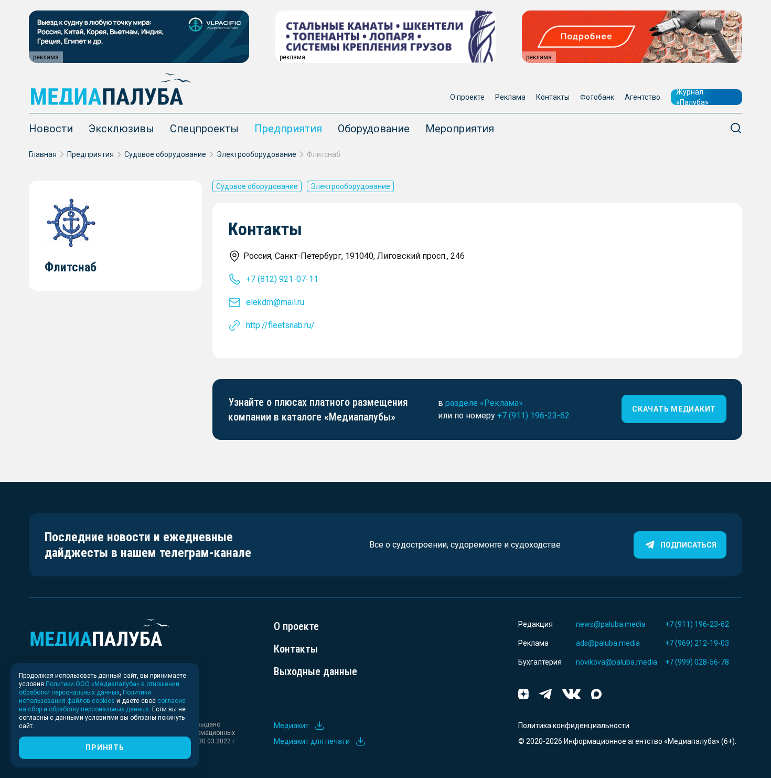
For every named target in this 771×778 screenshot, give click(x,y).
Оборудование (374, 128)
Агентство (642, 97)
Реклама (510, 97)
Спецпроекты (204, 128)
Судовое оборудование (165, 154)
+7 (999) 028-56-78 (697, 662)
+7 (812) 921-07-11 (282, 279)
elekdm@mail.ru (275, 302)
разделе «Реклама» (484, 403)
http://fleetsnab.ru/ (280, 325)
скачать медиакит (674, 409)
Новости (51, 128)
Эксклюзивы (121, 128)
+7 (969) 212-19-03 (697, 643)
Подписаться (688, 545)
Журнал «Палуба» (692, 97)
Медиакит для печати (312, 741)
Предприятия (288, 128)
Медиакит (291, 725)
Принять (104, 747)
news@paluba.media (611, 624)
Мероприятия (459, 128)
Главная (43, 154)
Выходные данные (315, 671)
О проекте (467, 97)
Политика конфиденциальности (573, 725)
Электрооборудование (256, 154)
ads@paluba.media (608, 643)
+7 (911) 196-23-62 (533, 415)
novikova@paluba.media (616, 662)
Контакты (553, 97)
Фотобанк (597, 97)
